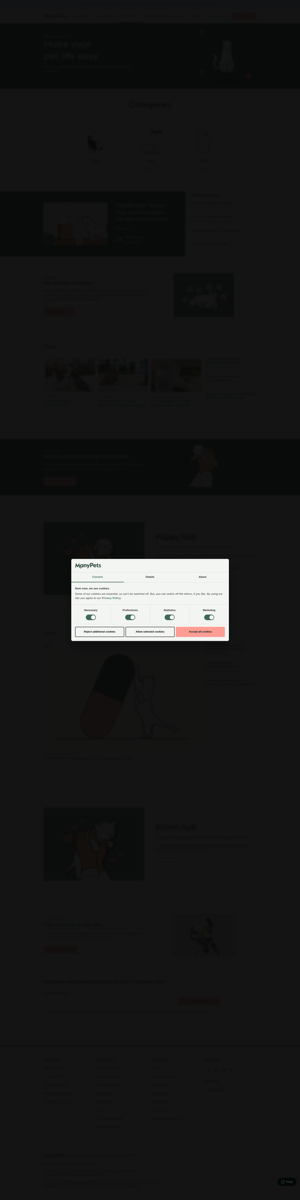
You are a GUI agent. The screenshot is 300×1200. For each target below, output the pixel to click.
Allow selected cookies (150, 631)
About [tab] (202, 577)
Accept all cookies (200, 631)
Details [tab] (150, 577)
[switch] (130, 617)
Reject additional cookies (99, 631)
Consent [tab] (97, 577)
